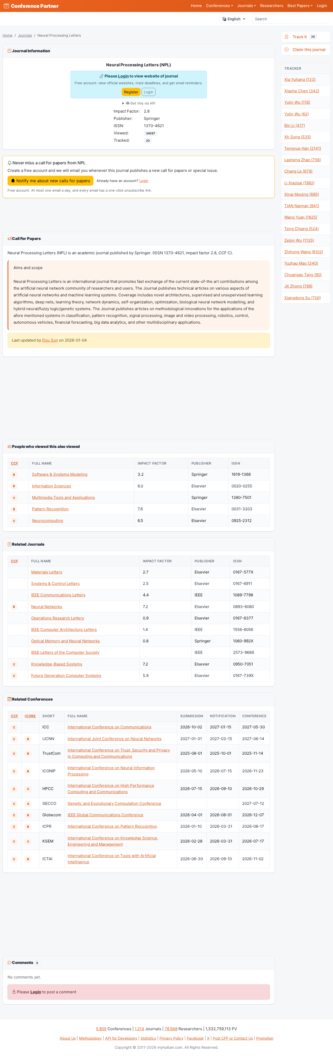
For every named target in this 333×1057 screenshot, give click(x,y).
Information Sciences (51, 486)
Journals (25, 35)
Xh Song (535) (297, 136)
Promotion (264, 1038)
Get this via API (142, 103)
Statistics (148, 1038)
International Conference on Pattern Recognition (112, 826)
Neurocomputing (47, 520)
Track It (303, 36)
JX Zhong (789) (298, 286)
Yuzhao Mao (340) (301, 263)
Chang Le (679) (298, 171)
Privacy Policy (171, 1038)
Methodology (90, 1038)
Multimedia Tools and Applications (63, 497)
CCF (14, 463)
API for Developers (121, 1038)
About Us (68, 1038)
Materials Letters (46, 572)
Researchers (271, 5)
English (234, 19)
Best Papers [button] (298, 5)
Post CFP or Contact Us (233, 1038)
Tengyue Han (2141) (302, 148)
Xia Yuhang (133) (300, 79)
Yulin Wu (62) (296, 114)
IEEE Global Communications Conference (105, 814)
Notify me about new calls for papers (52, 180)
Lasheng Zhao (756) (302, 159)
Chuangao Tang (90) (303, 274)
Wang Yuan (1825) (300, 217)
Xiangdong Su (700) (302, 297)
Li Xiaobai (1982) (299, 182)
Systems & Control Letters (55, 583)
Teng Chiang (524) (301, 228)
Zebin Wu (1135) (299, 240)
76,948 (171, 1028)
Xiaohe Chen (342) (301, 90)
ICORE (30, 716)
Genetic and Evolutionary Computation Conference (114, 803)
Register (131, 92)
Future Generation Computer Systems (66, 675)
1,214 (139, 1028)
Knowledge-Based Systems (56, 664)
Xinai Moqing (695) (301, 194)
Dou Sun (50, 340)
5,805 (101, 1028)
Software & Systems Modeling (59, 474)
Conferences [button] (218, 5)
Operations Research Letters (57, 618)
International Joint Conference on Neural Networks (115, 738)
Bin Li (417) (294, 125)
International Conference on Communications (109, 727)
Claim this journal (308, 49)
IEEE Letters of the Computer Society (65, 652)
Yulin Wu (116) (297, 102)
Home (196, 5)
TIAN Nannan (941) (301, 205)
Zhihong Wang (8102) (303, 251)
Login (322, 5)
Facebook (195, 1038)
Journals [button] (245, 5)
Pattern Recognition (50, 508)
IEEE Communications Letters (58, 594)
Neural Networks (46, 606)
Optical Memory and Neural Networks (65, 640)
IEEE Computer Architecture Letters (64, 629)
